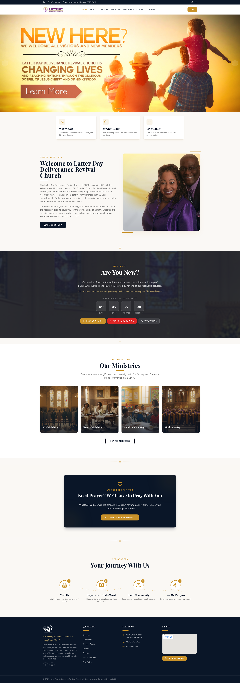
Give (192, 9)
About (93, 9)
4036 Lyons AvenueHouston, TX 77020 (134, 636)
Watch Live (115, 9)
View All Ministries (120, 441)
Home (84, 9)
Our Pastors (87, 640)
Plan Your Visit (94, 321)
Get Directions (176, 658)
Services (104, 9)
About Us (86, 635)
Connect (140, 9)
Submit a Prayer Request (121, 517)
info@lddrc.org (132, 646)
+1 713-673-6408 (133, 642)
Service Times (89, 644)
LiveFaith (112, 679)
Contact (153, 9)
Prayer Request (89, 658)
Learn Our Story (53, 225)
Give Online (150, 321)
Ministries (127, 9)
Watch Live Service (123, 321)
